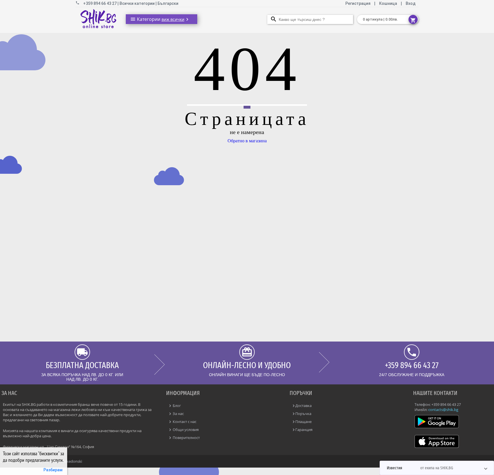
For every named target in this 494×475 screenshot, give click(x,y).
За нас (178, 413)
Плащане (303, 421)
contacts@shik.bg (443, 409)
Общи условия (185, 429)
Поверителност (186, 437)
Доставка (303, 405)
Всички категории (137, 3)
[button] (437, 468)
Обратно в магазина (247, 140)
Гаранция (303, 429)
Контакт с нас (184, 421)
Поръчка (303, 413)
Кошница (388, 3)
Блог (176, 405)
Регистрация (358, 3)
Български (168, 3)
